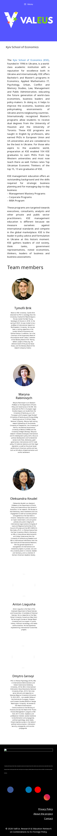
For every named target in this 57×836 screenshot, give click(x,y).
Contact (48, 818)
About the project (43, 813)
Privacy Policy (45, 809)
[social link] (10, 790)
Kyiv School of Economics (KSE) (31, 60)
